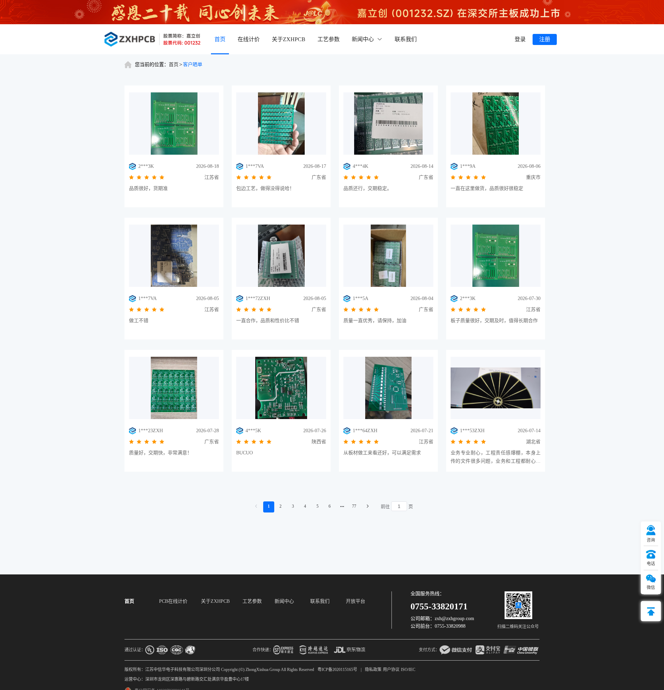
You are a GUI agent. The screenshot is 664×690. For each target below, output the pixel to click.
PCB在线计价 (173, 601)
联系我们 (406, 39)
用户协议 (391, 670)
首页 (219, 39)
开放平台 (355, 601)
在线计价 (249, 39)
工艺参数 (328, 39)
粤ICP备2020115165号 (337, 670)
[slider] (149, 177)
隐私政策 (373, 670)
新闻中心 (284, 601)
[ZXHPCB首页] (152, 39)
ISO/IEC (408, 670)
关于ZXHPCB (288, 39)
